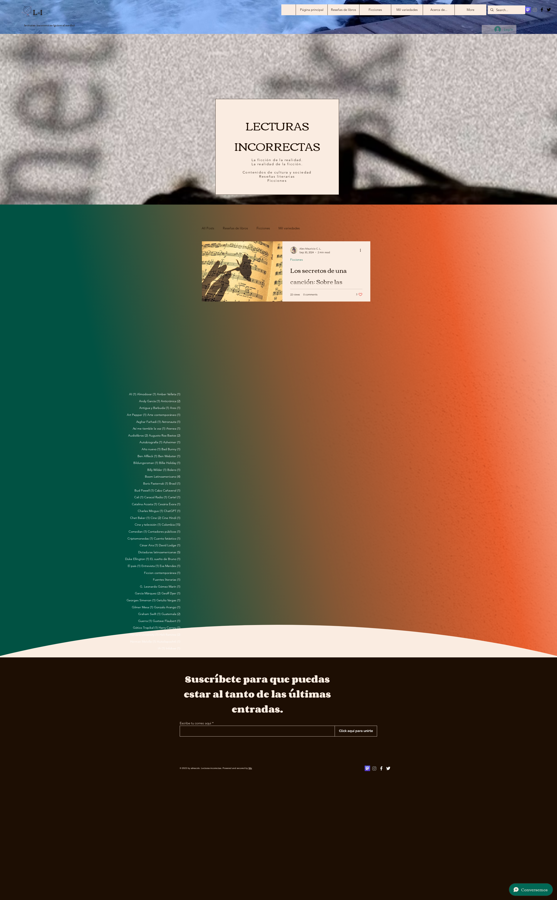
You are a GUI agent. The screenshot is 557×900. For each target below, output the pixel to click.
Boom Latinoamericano (162, 476)
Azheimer (171, 442)
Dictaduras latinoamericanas (159, 552)
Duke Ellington (137, 559)
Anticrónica (170, 401)
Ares (175, 408)
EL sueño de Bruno (165, 559)
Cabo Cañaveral (167, 490)
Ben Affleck (147, 456)
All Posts (208, 228)
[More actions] (361, 250)
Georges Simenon (141, 600)
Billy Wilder (156, 470)
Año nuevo (151, 449)
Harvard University (144, 635)
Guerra (145, 621)
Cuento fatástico (167, 538)
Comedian (138, 531)
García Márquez (148, 593)
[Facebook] (542, 9)
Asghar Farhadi (148, 422)
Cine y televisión (148, 525)
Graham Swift (149, 614)
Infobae (173, 648)
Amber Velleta (168, 394)
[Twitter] (549, 9)
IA (161, 648)
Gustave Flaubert (166, 621)
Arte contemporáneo (163, 415)
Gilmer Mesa (142, 607)
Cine (156, 518)
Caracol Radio (155, 497)
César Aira (149, 545)
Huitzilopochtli (168, 641)
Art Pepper (136, 415)
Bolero (173, 470)
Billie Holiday (169, 463)
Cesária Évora (169, 504)
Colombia (171, 525)
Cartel (174, 497)
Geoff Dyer (170, 593)
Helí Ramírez (169, 635)
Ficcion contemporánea (162, 573)
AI (132, 394)
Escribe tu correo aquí (195, 723)
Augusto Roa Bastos (164, 435)
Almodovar (146, 394)
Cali (138, 497)
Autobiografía (150, 442)
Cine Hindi (171, 518)
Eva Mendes (170, 566)
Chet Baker (140, 518)
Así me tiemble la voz (149, 428)
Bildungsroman (145, 463)
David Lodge (169, 545)
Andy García (149, 401)
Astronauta (171, 422)
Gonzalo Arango (167, 607)
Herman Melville (143, 641)
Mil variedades (289, 228)
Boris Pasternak (155, 483)
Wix (250, 768)
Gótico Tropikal (145, 628)
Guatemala (170, 614)
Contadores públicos (164, 531)
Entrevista (150, 566)
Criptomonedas (140, 538)
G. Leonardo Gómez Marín (160, 586)
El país (134, 566)
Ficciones (263, 228)
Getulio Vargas (168, 600)
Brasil (174, 483)
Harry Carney (169, 628)
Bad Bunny (170, 449)
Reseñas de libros (235, 228)
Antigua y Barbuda (154, 408)
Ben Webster (169, 456)
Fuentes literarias (166, 580)
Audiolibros (138, 435)
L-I (37, 11)
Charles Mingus (150, 511)
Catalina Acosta (144, 504)
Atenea (173, 428)
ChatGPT (172, 511)
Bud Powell (144, 490)
